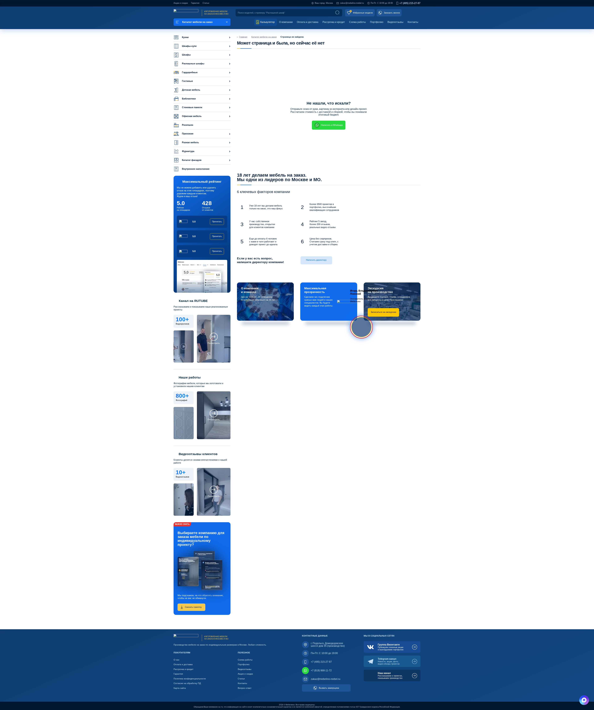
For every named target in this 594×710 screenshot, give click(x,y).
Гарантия (195, 3)
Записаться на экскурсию (383, 312)
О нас (176, 660)
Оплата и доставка (307, 22)
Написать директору (316, 260)
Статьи (206, 3)
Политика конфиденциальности (190, 679)
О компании (286, 22)
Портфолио (376, 22)
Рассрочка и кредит (334, 22)
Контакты (413, 22)
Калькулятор (267, 22)
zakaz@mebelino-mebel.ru (352, 3)
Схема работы (357, 22)
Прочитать (217, 222)
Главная (243, 37)
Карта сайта (180, 688)
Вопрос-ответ (244, 688)
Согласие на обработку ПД (187, 683)
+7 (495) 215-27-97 (409, 3)
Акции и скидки (181, 3)
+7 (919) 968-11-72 (321, 670)
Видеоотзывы (395, 22)
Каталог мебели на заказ (264, 37)
